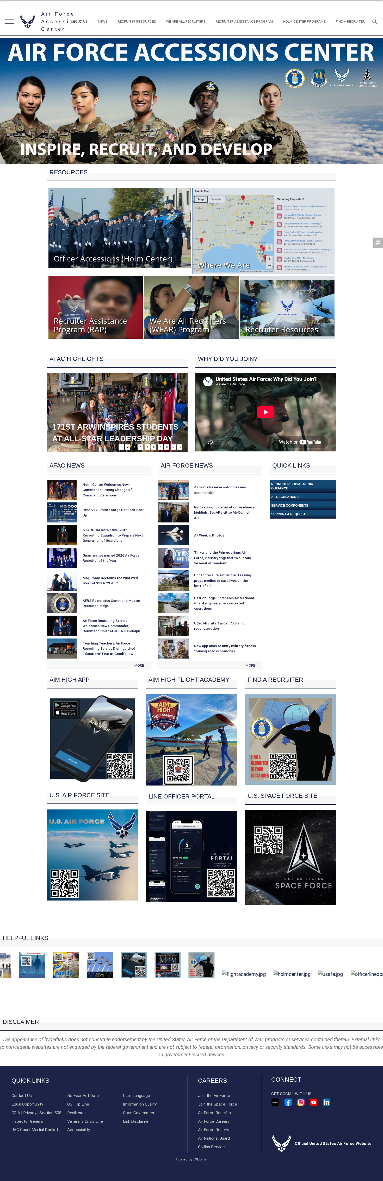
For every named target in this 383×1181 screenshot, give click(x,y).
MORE (139, 665)
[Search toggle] (375, 21)
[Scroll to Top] (191, 1009)
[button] (8, 21)
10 (179, 447)
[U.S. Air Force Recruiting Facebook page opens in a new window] (288, 1102)
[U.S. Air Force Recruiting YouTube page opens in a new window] (314, 1102)
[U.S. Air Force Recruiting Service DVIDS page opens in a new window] (275, 1102)
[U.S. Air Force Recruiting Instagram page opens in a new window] (301, 1102)
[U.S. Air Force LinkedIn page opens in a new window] (327, 1102)
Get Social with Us (291, 1093)
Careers (212, 1080)
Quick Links (30, 1080)
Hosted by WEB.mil (191, 1159)
